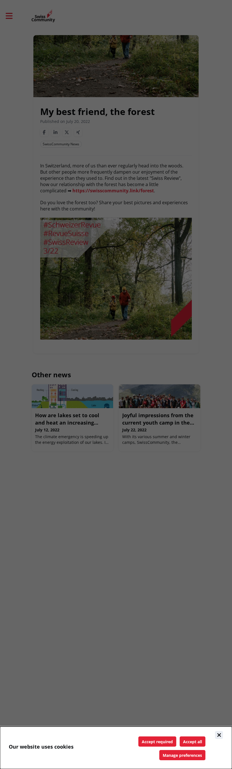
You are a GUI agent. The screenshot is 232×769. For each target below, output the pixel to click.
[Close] (219, 735)
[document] (116, 748)
